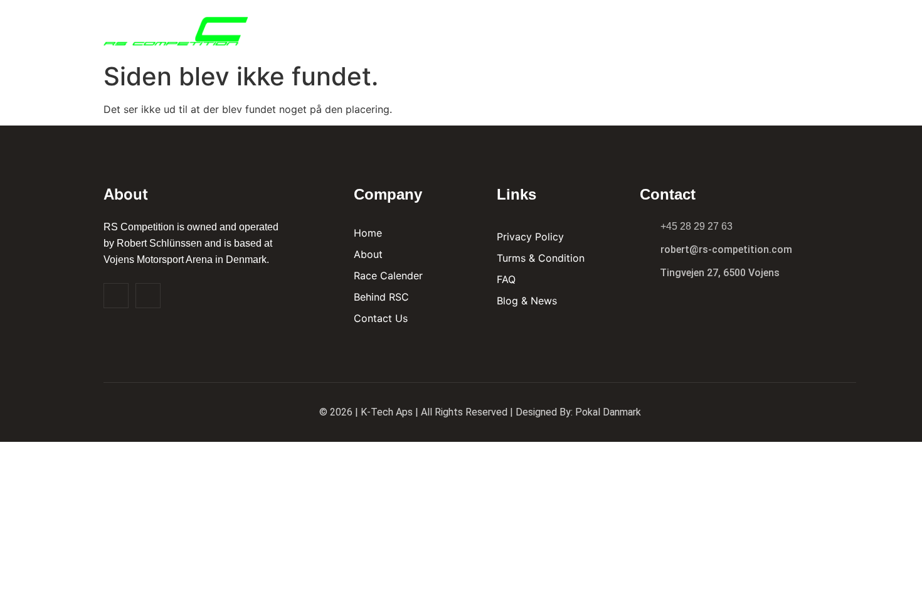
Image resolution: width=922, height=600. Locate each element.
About (518, 28)
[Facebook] (116, 295)
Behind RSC (645, 28)
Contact (777, 28)
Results (575, 28)
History (714, 28)
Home (467, 28)
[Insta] (148, 295)
